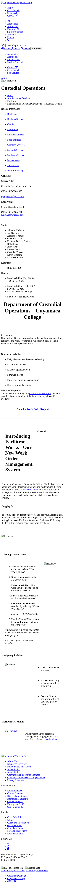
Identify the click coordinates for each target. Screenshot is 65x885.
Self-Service (13, 13)
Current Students (15, 793)
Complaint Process (16, 828)
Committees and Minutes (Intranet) (23, 775)
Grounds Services (15, 150)
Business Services (15, 119)
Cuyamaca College (16, 878)
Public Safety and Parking (19, 766)
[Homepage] (8, 21)
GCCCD (11, 881)
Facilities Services (15, 134)
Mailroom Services (16, 155)
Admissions (12, 26)
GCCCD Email (14, 825)
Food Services (14, 139)
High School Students (17, 796)
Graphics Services (15, 145)
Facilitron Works (31, 489)
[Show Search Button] (8, 40)
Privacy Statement (15, 780)
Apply (10, 7)
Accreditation (13, 769)
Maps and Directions (17, 831)
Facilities (11, 101)
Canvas (11, 16)
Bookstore (12, 114)
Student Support (15, 32)
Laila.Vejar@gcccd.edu (12, 215)
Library (10, 820)
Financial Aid (13, 29)
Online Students (15, 801)
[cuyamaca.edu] (16, 2)
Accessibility (13, 772)
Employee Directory (17, 764)
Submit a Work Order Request (33, 409)
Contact (16, 48)
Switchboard (13, 165)
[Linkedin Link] (8, 849)
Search (26, 48)
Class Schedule (14, 817)
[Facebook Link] (8, 844)
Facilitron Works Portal (40, 393)
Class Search (13, 10)
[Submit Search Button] (3, 45)
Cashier (11, 124)
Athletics (11, 34)
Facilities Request (15, 833)
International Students (17, 798)
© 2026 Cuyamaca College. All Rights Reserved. (24, 870)
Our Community (15, 807)
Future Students (14, 790)
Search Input (12, 45)
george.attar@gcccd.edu (12, 196)
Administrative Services (18, 98)
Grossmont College (16, 875)
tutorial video (51, 739)
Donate (10, 37)
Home (7, 48)
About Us (12, 761)
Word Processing (15, 170)
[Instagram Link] (8, 846)
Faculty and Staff (15, 804)
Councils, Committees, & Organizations (26, 777)
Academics (12, 23)
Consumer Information (18, 822)
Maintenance (13, 160)
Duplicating (12, 129)
